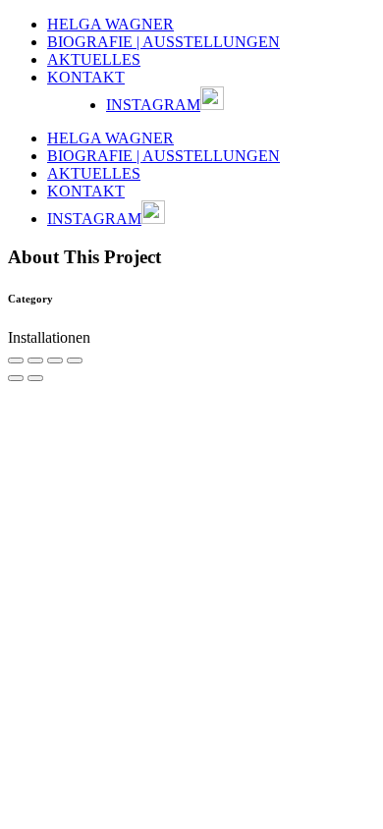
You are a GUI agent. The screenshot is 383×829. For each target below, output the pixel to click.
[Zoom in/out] (74, 360)
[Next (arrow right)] (35, 378)
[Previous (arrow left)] (16, 378)
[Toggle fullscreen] (55, 360)
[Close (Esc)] (16, 360)
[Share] (35, 360)
